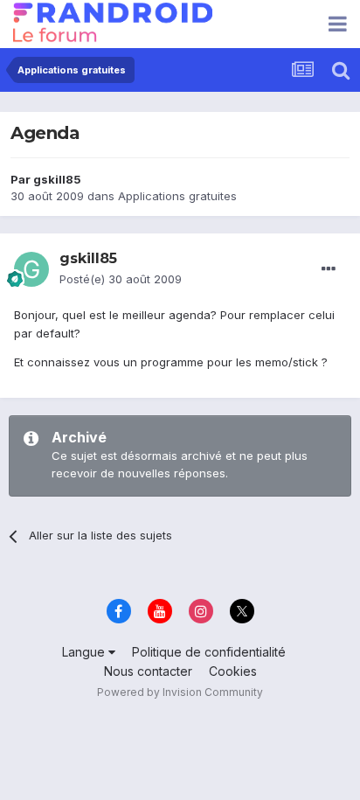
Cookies (233, 671)
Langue (85, 651)
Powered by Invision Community (180, 692)
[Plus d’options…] (328, 269)
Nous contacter (148, 671)
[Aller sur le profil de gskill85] (31, 269)
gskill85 (57, 179)
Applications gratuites (177, 196)
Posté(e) (120, 279)
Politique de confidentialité (209, 651)
